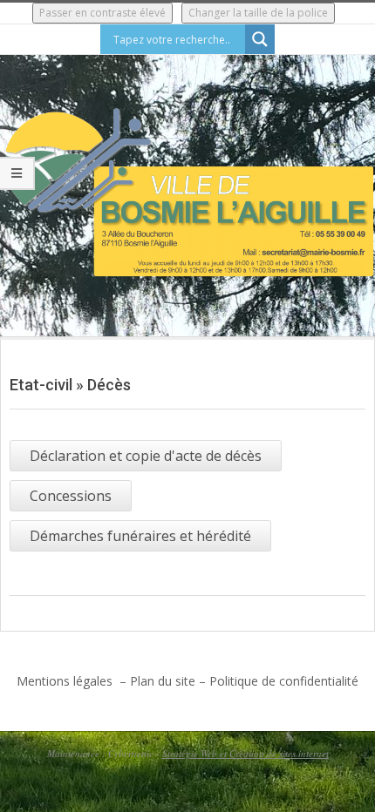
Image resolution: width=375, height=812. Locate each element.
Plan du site (162, 681)
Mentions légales (66, 681)
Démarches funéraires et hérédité (140, 535)
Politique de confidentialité (283, 681)
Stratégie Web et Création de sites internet (245, 753)
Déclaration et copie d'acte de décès (146, 455)
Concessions (71, 495)
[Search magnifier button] (260, 39)
